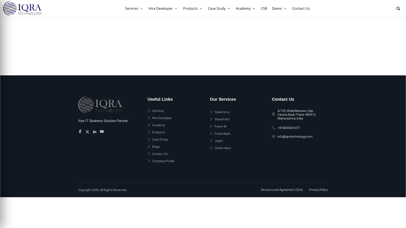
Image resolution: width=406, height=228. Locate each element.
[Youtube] (102, 131)
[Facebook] (80, 131)
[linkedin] (95, 131)
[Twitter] (88, 131)
